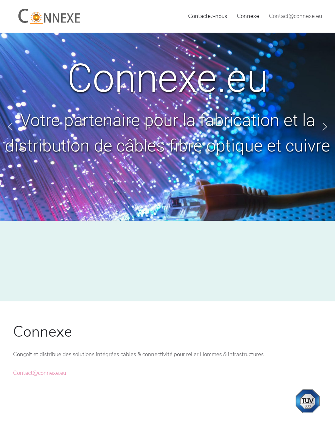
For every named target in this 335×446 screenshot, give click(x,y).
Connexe (248, 16)
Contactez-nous (207, 16)
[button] (10, 126)
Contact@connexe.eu (39, 373)
